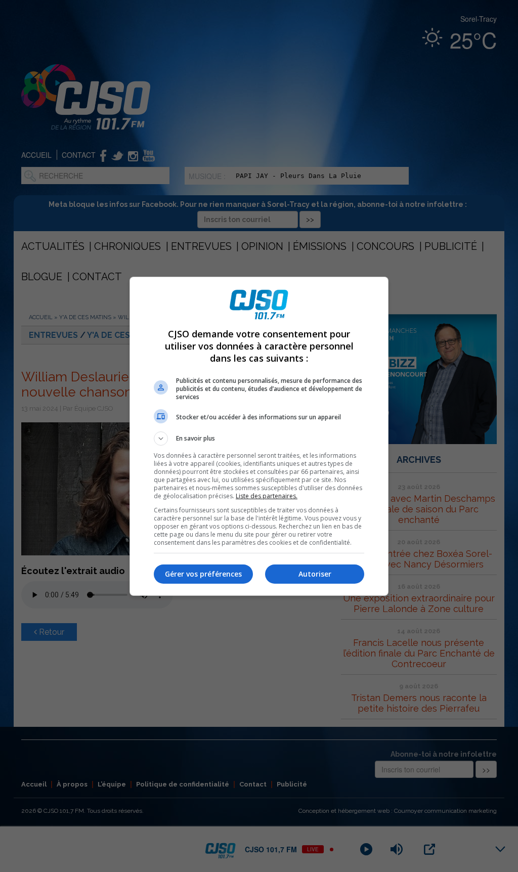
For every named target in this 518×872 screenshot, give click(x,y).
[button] (259, 438)
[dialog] (259, 436)
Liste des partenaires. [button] (266, 496)
